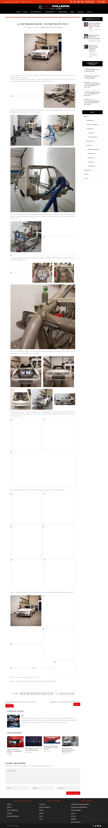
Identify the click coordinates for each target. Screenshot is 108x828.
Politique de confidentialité (79, 807)
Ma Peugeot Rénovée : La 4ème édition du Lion (33, 749)
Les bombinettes (36, 12)
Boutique (80, 12)
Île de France (92, 153)
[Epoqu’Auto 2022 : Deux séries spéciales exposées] (86, 36)
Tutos (85, 178)
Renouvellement (75, 822)
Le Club (91, 31)
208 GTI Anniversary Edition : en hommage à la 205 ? (14, 751)
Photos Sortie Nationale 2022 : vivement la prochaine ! (94, 48)
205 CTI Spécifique (12, 810)
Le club (25, 12)
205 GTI (9, 804)
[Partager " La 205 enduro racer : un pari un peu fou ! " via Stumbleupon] (45, 693)
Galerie (41, 810)
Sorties (90, 57)
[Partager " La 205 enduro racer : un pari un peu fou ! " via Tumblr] (31, 693)
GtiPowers (94, 41)
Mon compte (15, 2)
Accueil (18, 12)
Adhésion (73, 819)
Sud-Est (90, 162)
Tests (85, 174)
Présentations (92, 137)
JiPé (30, 27)
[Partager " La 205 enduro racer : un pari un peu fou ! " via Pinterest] (35, 693)
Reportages (89, 141)
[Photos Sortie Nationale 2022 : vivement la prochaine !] (86, 47)
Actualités (42, 27)
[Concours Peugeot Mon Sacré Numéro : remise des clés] (52, 740)
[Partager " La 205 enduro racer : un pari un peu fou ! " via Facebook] (21, 693)
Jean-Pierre (87, 82)
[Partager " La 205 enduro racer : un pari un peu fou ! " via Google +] (28, 693)
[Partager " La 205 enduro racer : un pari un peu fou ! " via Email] (48, 693)
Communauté (62, 12)
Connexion (6, 2)
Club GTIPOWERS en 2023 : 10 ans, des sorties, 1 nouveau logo (95, 25)
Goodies (9, 813)
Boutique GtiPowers (13, 816)
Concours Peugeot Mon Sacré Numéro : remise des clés (51, 747)
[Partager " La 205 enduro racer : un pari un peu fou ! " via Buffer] (42, 693)
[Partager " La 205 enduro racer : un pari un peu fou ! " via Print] (52, 693)
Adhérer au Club (26, 2)
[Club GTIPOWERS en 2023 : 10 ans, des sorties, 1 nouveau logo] (86, 24)
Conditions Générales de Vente (80, 804)
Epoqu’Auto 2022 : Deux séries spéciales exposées (94, 36)
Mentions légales (76, 810)
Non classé (49, 27)
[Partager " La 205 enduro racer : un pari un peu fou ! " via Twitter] (25, 693)
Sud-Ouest (91, 166)
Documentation (49, 12)
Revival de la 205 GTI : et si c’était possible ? (92, 70)
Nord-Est (90, 157)
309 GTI (9, 807)
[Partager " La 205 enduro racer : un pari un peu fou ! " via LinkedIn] (38, 693)
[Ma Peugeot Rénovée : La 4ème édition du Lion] (33, 741)
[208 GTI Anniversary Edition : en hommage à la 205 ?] (15, 741)
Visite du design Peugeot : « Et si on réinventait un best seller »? (92, 85)
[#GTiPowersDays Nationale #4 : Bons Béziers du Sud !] (70, 741)
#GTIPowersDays (93, 53)
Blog (72, 12)
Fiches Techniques (91, 124)
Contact (89, 12)
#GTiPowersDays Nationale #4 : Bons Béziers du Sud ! (68, 750)
